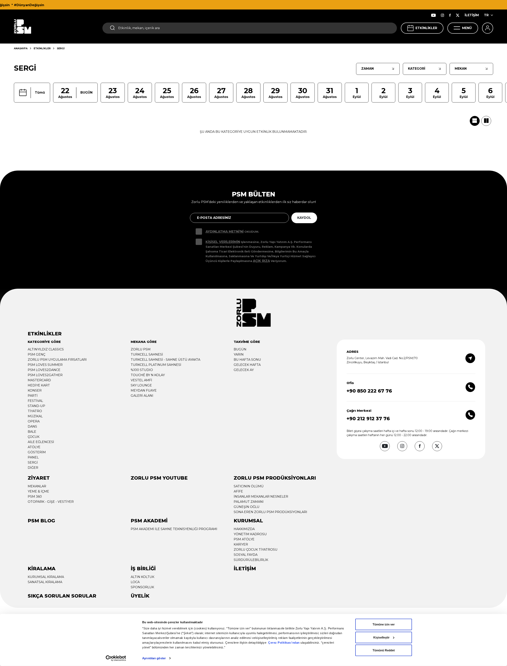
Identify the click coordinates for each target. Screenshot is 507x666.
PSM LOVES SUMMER (45, 365)
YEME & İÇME (38, 491)
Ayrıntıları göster (154, 658)
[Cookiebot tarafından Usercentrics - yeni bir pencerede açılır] (116, 658)
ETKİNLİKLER (426, 28)
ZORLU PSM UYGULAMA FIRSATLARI (57, 359)
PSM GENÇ (36, 354)
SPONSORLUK (142, 587)
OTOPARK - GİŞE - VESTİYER (51, 502)
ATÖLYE (34, 447)
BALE (32, 432)
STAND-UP (36, 406)
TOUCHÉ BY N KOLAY (148, 375)
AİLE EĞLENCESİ (41, 442)
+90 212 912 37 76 (368, 418)
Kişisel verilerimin (223, 242)
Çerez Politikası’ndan (284, 642)
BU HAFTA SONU (247, 359)
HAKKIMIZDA (244, 529)
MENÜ (467, 28)
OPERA (34, 421)
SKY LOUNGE (141, 385)
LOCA (135, 582)
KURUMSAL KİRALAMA (46, 577)
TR (486, 15)
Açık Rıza (261, 261)
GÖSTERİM (37, 452)
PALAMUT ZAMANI (249, 502)
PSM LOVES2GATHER (45, 375)
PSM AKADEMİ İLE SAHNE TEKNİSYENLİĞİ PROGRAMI (174, 529)
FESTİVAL (35, 401)
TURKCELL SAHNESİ (147, 354)
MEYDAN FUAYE (144, 390)
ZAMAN (367, 68)
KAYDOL (304, 218)
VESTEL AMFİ (141, 380)
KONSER (35, 390)
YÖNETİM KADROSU (250, 534)
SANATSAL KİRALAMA (45, 582)
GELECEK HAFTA (247, 365)
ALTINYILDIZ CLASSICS (46, 349)
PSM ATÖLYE (244, 539)
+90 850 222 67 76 (369, 391)
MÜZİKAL (35, 416)
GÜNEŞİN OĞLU (246, 507)
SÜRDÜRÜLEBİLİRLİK (251, 560)
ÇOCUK (33, 437)
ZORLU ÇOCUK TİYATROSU (255, 549)
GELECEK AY (244, 370)
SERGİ (33, 462)
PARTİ (33, 396)
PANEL (33, 457)
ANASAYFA (21, 48)
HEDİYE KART (39, 385)
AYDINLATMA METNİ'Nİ (225, 231)
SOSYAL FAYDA (245, 555)
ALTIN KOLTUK (142, 577)
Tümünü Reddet (384, 650)
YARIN (239, 354)
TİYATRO (35, 411)
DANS (32, 426)
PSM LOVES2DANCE (44, 370)
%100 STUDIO (142, 370)
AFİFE (238, 491)
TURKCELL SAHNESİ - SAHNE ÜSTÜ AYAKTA (165, 359)
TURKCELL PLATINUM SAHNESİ (156, 365)
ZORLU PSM (141, 349)
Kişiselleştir (381, 637)
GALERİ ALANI (142, 396)
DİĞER (33, 468)
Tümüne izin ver (384, 624)
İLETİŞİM (472, 15)
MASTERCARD (39, 380)
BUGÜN (240, 349)
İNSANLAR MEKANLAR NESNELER (261, 496)
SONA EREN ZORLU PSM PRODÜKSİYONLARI (270, 512)
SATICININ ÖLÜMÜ (249, 486)
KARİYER (241, 544)
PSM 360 (35, 496)
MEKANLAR (37, 486)
